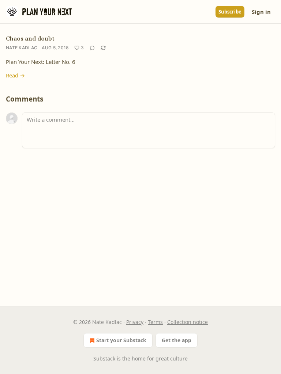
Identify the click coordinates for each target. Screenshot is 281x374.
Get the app (176, 340)
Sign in (261, 11)
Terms (155, 321)
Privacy (134, 321)
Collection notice (187, 321)
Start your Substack (121, 340)
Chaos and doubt (30, 38)
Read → (15, 75)
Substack (104, 358)
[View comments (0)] (92, 47)
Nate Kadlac (21, 47)
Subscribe (229, 11)
